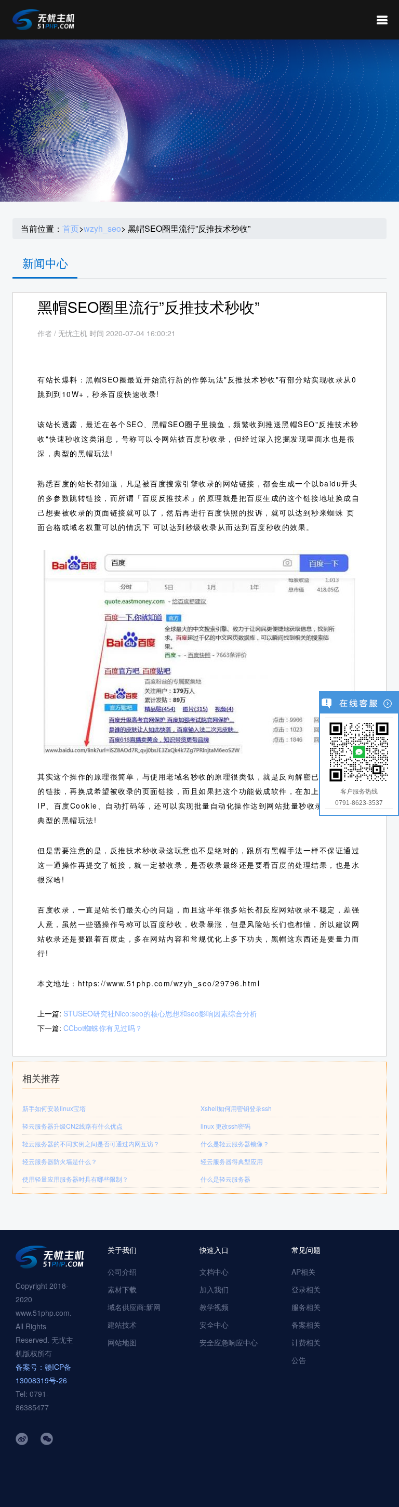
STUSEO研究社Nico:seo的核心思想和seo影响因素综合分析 (160, 1013)
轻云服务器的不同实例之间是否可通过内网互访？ (90, 1143)
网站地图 (122, 1342)
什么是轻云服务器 (225, 1178)
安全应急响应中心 (229, 1342)
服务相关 (306, 1307)
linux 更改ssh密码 (225, 1125)
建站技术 (122, 1324)
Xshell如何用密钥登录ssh (236, 1108)
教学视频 (214, 1307)
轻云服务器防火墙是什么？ (59, 1161)
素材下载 (122, 1289)
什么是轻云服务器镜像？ (235, 1143)
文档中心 (214, 1271)
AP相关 (303, 1271)
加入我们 (214, 1289)
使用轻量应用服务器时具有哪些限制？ (75, 1178)
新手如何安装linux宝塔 (54, 1108)
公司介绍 (122, 1271)
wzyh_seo (102, 228)
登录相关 (306, 1289)
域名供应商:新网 (134, 1307)
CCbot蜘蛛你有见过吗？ (102, 1028)
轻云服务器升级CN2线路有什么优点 (72, 1125)
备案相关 (306, 1324)
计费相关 (306, 1342)
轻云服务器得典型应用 (232, 1161)
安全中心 (214, 1324)
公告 (298, 1360)
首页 (70, 228)
